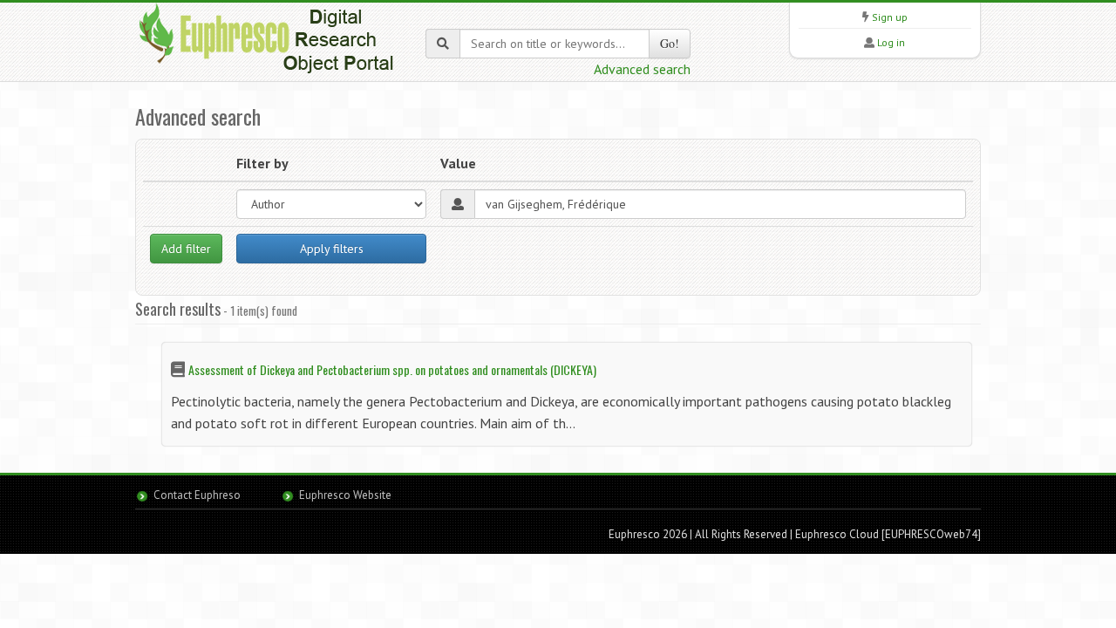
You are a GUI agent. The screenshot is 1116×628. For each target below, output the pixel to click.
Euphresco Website (345, 495)
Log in (891, 42)
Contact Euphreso (197, 495)
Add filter (186, 248)
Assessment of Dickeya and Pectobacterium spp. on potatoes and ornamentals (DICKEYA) (392, 369)
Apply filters (332, 248)
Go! (669, 43)
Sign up (890, 17)
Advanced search (642, 69)
